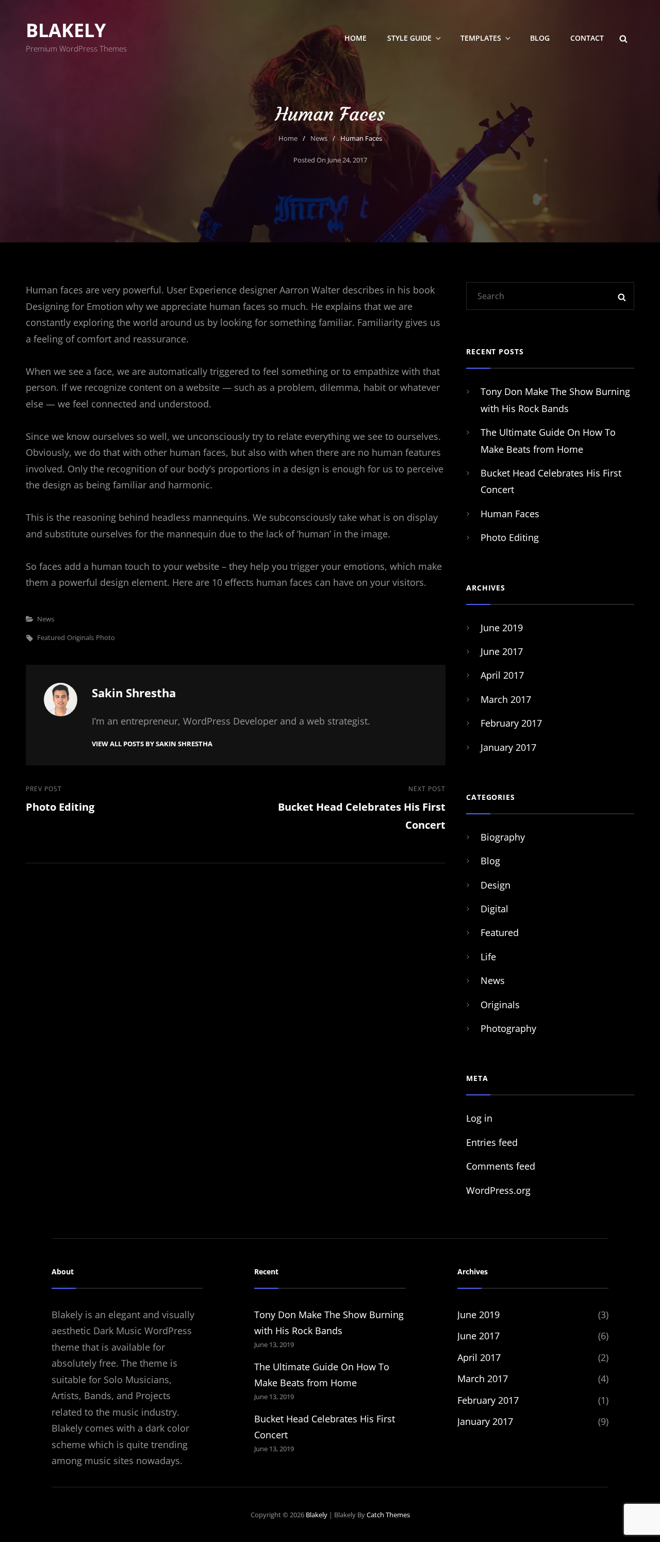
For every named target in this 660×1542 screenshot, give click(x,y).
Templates (480, 38)
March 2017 (506, 699)
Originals (80, 637)
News (318, 138)
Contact (587, 38)
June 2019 (502, 627)
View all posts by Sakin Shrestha (152, 744)
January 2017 (508, 747)
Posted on (330, 160)
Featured (51, 637)
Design (495, 885)
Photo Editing (510, 537)
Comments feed (500, 1166)
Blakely (66, 30)
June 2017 (502, 651)
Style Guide (409, 38)
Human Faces (510, 513)
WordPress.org (498, 1190)
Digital (494, 909)
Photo (105, 637)
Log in (479, 1118)
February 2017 (511, 723)
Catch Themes (388, 1514)
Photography (508, 1028)
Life (488, 956)
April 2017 (502, 675)
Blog (540, 38)
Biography (503, 837)
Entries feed (492, 1142)
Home (355, 38)
